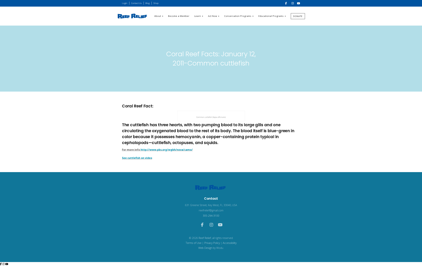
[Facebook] (1, 264)
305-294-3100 (211, 215)
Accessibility (230, 243)
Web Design (205, 248)
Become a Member (178, 16)
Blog (147, 3)
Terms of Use (193, 243)
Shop (156, 3)
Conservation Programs (237, 16)
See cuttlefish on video (137, 158)
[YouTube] (6, 264)
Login (124, 3)
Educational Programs (271, 16)
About (157, 16)
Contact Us (136, 3)
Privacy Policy (212, 243)
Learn (197, 16)
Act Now (212, 16)
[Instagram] (3, 264)
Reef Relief (204, 238)
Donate (297, 16)
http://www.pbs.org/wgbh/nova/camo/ (167, 149)
